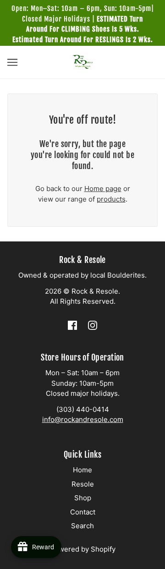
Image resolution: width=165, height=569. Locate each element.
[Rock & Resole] (83, 61)
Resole (83, 484)
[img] (72, 325)
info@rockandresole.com (82, 419)
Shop (82, 497)
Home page (102, 188)
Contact (82, 512)
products (111, 199)
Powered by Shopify (83, 549)
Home (82, 469)
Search (82, 525)
